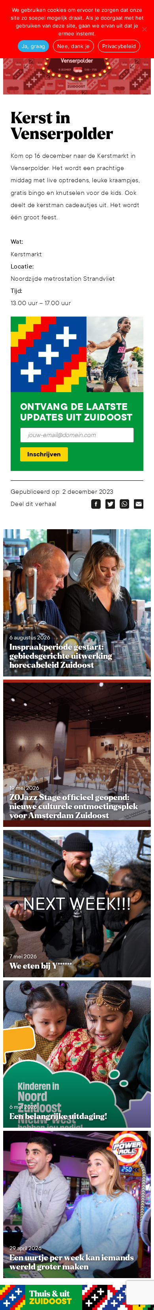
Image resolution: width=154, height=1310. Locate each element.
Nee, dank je (73, 46)
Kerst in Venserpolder (62, 126)
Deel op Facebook (96, 504)
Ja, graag (33, 46)
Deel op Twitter (110, 504)
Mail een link (138, 504)
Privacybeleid (119, 46)
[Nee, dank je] (144, 29)
